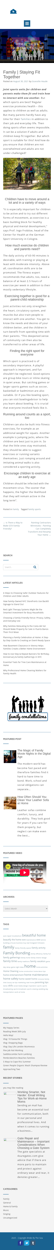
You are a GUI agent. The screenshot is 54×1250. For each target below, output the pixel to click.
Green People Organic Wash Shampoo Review (25, 1065)
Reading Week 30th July (14, 1031)
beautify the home (12, 939)
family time (10, 961)
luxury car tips (12, 982)
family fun (47, 954)
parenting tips (41, 982)
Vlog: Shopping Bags (13, 1042)
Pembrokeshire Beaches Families (19, 1057)
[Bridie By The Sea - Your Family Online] (27, 11)
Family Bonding (16, 953)
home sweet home (28, 978)
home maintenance (36, 974)
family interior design (39, 958)
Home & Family (10, 1206)
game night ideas (17, 967)
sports (39, 986)
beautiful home (34, 935)
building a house (9, 943)
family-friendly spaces (23, 948)
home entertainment (13, 974)
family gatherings (11, 957)
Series (5, 986)
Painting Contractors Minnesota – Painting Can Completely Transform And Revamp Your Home (39, 528)
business (19, 943)
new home (30, 982)
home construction (26, 971)
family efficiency (37, 954)
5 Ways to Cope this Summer (17, 1061)
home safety (10, 978)
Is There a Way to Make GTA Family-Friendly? (12, 525)
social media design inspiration (25, 986)
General (7, 1202)
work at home (20, 992)
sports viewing (32, 989)
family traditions (23, 961)
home (30, 966)
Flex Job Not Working (13, 1050)
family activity (39, 947)
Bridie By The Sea (35, 1238)
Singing (6, 1214)
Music (6, 1210)
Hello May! (8, 1035)
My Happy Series (11, 1027)
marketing (22, 982)
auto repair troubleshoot (12, 936)
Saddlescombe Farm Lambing (17, 1054)
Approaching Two (11, 1069)
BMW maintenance (29, 940)
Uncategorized (10, 1217)
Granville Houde (40, 81)
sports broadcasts (19, 989)
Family (16, 509)
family (8, 947)
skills (10, 985)
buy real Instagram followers (33, 943)
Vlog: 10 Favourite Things (15, 1039)
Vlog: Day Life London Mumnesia (19, 1046)
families (26, 119)
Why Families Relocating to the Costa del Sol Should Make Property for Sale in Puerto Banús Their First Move (25, 629)
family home (25, 958)
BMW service (41, 940)
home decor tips (40, 971)
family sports (34, 509)
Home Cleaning (10, 971)
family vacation (37, 961)
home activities (42, 967)
